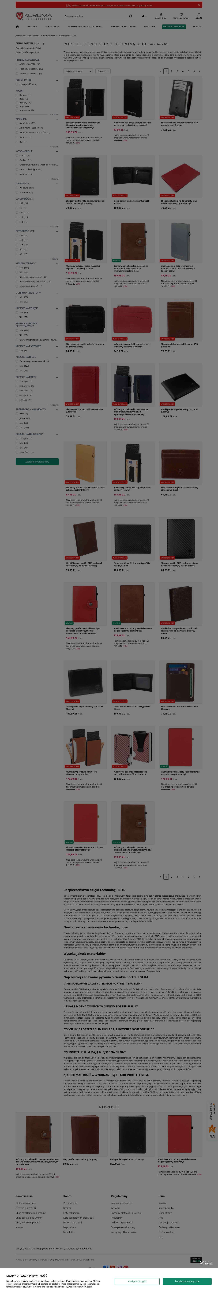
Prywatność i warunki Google (78, 1287)
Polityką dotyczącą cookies (79, 1281)
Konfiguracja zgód (137, 1281)
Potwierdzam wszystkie (187, 1281)
